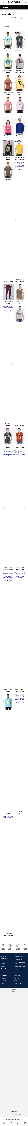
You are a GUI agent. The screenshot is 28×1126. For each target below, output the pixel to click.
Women (3, 963)
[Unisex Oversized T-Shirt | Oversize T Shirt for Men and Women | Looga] (19, 629)
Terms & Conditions (20, 966)
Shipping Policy (19, 968)
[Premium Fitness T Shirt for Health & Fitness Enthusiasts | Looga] (19, 220)
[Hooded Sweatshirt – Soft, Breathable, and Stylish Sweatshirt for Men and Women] (19, 104)
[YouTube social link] (19, 1114)
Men (2, 961)
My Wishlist (17, 980)
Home (3, 18)
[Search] (26, 2)
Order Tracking (18, 983)
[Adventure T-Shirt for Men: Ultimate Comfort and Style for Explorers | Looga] (19, 39)
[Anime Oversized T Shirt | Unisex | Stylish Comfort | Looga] (19, 61)
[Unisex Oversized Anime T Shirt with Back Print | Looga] (8, 507)
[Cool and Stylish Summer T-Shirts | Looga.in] (8, 104)
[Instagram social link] (16, 1114)
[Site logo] (14, 2)
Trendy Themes (5, 968)
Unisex (3, 966)
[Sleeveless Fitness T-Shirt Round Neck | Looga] (19, 292)
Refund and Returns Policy (20, 962)
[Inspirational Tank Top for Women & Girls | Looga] (8, 126)
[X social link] (12, 1114)
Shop (3, 983)
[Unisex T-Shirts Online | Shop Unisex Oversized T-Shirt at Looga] (8, 874)
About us (4, 978)
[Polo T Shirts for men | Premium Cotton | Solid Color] (19, 148)
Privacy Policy (18, 959)
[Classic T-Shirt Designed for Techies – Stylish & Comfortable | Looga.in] (19, 83)
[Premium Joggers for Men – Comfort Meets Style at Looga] (8, 292)
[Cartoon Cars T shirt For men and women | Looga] (8, 83)
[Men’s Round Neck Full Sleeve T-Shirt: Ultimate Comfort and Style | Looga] (19, 126)
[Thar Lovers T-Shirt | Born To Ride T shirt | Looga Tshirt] (8, 436)
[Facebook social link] (8, 1114)
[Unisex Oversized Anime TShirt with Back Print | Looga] (19, 507)
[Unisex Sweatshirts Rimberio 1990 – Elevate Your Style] (8, 701)
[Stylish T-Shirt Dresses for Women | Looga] (8, 364)
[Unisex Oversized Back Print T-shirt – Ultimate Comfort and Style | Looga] (8, 629)
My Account (17, 978)
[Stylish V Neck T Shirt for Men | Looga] (19, 314)
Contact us (4, 980)
